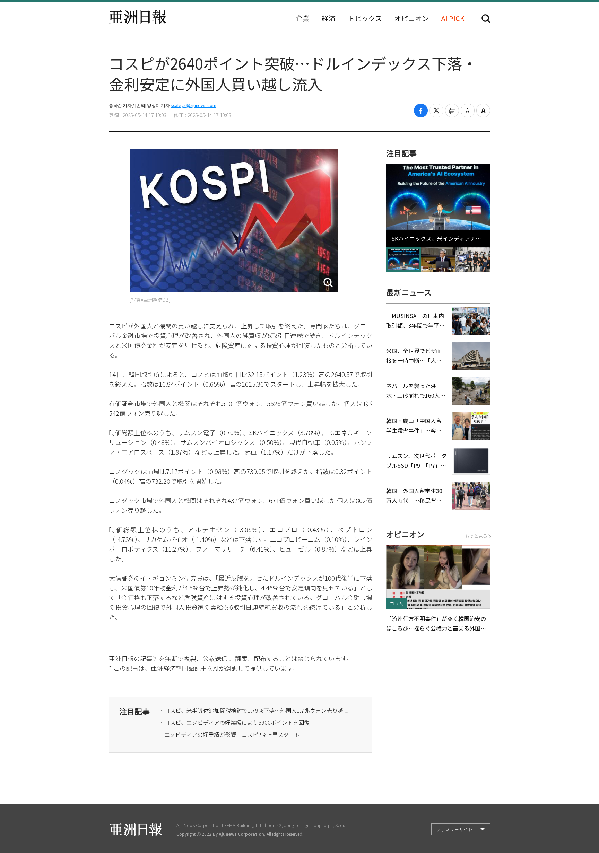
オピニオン (411, 18)
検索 (485, 18)
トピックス (365, 18)
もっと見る (476, 536)
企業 (303, 18)
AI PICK (453, 18)
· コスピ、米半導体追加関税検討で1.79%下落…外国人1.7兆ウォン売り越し (254, 710)
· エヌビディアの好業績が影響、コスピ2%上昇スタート (230, 734)
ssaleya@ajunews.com (193, 105)
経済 (329, 18)
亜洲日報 (137, 17)
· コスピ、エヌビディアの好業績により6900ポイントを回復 (235, 722)
